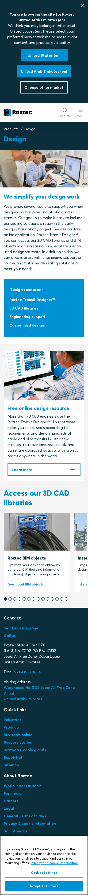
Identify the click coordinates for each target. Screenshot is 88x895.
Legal (9, 808)
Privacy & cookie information (30, 823)
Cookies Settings (44, 872)
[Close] (82, 5)
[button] (5, 599)
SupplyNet (13, 757)
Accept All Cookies (44, 886)
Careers (11, 800)
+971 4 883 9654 (26, 672)
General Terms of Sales (25, 816)
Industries (12, 719)
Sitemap (11, 765)
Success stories (18, 742)
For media (13, 793)
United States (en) (25, 31)
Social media (15, 831)
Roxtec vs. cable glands (25, 749)
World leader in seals (23, 785)
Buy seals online (18, 734)
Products (11, 129)
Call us (10, 635)
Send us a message (21, 628)
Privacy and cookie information (54, 863)
